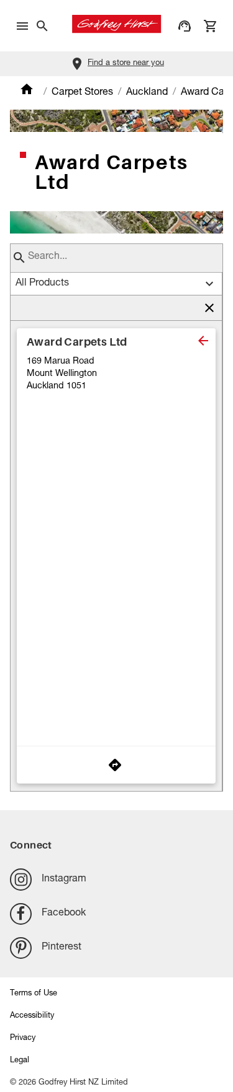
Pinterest (61, 948)
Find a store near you (126, 63)
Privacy (22, 1038)
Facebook (64, 914)
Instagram (64, 880)
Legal (19, 1061)
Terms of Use (33, 994)
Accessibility (32, 1016)
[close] (203, 340)
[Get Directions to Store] (116, 765)
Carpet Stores (82, 93)
